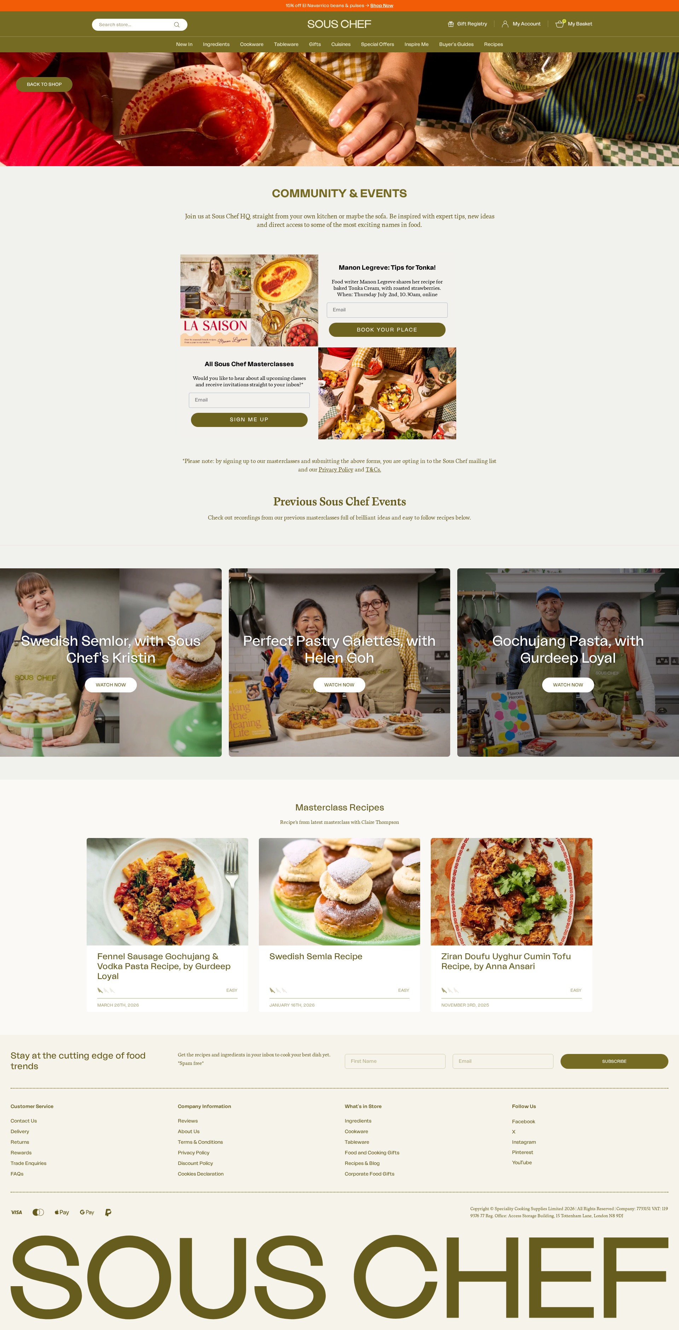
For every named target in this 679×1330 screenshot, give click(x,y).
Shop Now (381, 5)
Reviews (188, 1121)
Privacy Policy (336, 469)
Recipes (493, 44)
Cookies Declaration (201, 1174)
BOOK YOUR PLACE (387, 330)
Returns (20, 1142)
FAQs (17, 1174)
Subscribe (614, 1061)
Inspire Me (417, 44)
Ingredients (216, 44)
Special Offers (377, 44)
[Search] (177, 25)
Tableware (286, 44)
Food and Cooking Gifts (372, 1152)
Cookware (251, 44)
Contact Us (24, 1121)
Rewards (21, 1152)
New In (184, 44)
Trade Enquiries (28, 1163)
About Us (188, 1131)
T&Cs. (373, 469)
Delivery (20, 1131)
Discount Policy (195, 1163)
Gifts (315, 44)
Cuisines (340, 44)
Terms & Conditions (200, 1142)
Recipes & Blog (362, 1163)
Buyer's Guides (456, 44)
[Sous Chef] (339, 24)
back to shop (44, 84)
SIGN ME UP (249, 419)
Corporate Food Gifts (369, 1174)
